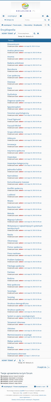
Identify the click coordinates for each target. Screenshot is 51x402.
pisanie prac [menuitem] (42, 395)
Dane (9, 88)
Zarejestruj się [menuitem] (48, 16)
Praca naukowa (13, 253)
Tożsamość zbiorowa (16, 322)
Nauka (10, 234)
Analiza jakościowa (15, 50)
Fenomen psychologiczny (18, 113)
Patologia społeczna (15, 266)
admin (21, 46)
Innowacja (11, 144)
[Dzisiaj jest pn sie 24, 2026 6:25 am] (45, 25)
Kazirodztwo (12, 175)
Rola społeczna (13, 284)
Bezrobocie (12, 69)
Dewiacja (11, 82)
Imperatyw (12, 157)
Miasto (10, 201)
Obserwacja (12, 240)
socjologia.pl (12, 16)
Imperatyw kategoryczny (17, 163)
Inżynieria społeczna (16, 150)
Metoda (10, 213)
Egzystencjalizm (14, 107)
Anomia (10, 56)
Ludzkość (11, 194)
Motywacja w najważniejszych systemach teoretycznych (24, 227)
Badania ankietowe (15, 63)
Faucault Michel (14, 125)
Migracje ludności (14, 219)
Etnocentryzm (13, 44)
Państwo (11, 272)
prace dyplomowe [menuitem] (25, 397)
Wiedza (10, 347)
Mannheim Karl (14, 207)
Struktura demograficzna (17, 303)
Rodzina (10, 278)
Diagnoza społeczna (15, 100)
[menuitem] (49, 25)
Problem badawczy (15, 259)
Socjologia (11, 291)
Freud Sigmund (13, 119)
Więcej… (4, 16)
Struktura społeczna (15, 309)
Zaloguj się (10, 20)
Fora (21, 16)
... (2, 20)
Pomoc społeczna (14, 247)
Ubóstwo (11, 328)
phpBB (22, 390)
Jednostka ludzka (14, 169)
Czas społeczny (13, 75)
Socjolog (11, 297)
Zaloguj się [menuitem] (43, 16)
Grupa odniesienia (15, 132)
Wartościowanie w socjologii (19, 335)
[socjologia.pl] (25, 7)
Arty (21, 393)
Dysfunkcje (12, 94)
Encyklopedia (8, 29)
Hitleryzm (11, 138)
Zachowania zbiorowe (16, 353)
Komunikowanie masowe (18, 182)
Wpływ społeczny (14, 341)
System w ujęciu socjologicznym (21, 316)
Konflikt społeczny (15, 188)
